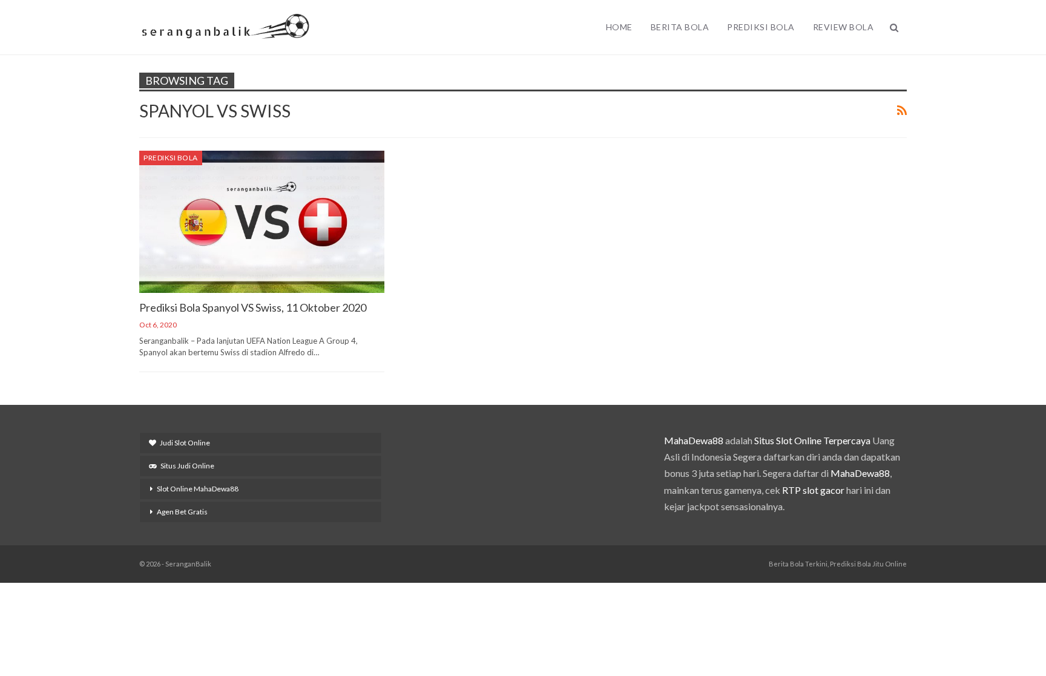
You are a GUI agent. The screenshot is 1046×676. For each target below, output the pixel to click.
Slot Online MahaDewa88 (197, 488)
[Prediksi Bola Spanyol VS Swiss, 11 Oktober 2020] (261, 222)
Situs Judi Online (187, 465)
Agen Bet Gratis (182, 511)
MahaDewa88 (693, 440)
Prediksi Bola (761, 27)
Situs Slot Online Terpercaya (812, 440)
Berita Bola (680, 27)
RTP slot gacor (813, 490)
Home (619, 27)
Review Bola (843, 27)
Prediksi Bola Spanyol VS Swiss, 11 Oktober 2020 (252, 307)
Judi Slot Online (185, 442)
